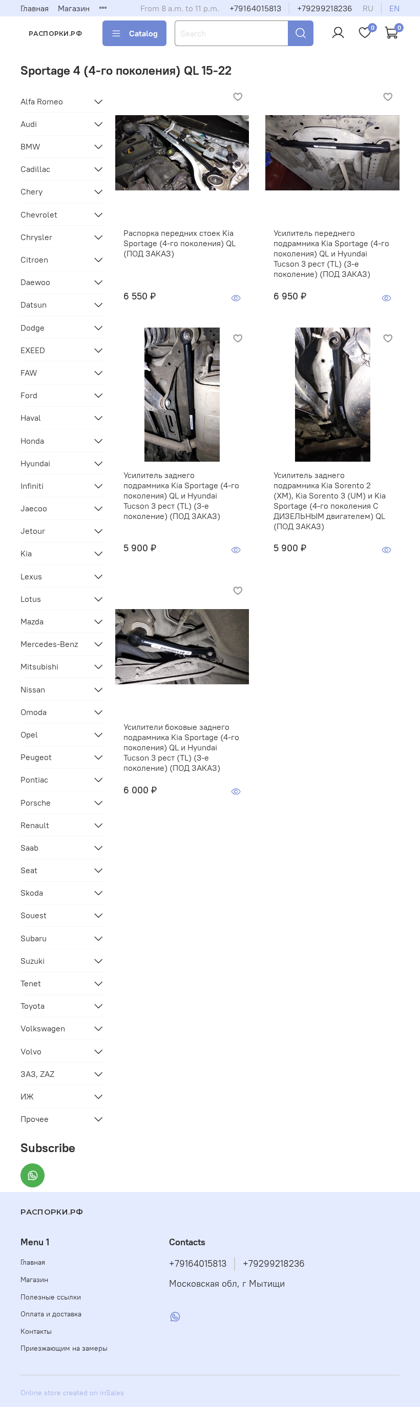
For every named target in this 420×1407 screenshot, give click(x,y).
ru (368, 8)
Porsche (35, 802)
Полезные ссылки (50, 1297)
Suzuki (32, 961)
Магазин (74, 8)
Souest (33, 915)
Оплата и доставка (50, 1313)
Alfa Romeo (41, 101)
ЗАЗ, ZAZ (37, 1074)
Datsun (33, 304)
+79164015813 (255, 8)
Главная (34, 8)
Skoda (31, 893)
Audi (28, 124)
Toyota (32, 1006)
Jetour (32, 531)
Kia (26, 553)
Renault (34, 825)
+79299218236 (324, 8)
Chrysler (36, 237)
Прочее (34, 1119)
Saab (29, 847)
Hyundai (35, 463)
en (394, 8)
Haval (30, 418)
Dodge (32, 327)
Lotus (30, 599)
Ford (28, 395)
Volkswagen (42, 1028)
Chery (31, 191)
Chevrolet (38, 214)
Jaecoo (33, 508)
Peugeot (36, 757)
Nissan (32, 689)
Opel (29, 734)
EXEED (32, 350)
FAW (28, 372)
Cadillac (35, 169)
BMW (30, 146)
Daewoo (35, 282)
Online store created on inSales (72, 1392)
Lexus (31, 576)
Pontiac (34, 779)
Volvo (30, 1051)
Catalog (143, 33)
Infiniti (32, 486)
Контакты (36, 1331)
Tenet (30, 983)
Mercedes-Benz (49, 644)
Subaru (33, 938)
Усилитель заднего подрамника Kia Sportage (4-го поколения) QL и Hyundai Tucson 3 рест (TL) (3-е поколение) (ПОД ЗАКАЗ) (181, 495)
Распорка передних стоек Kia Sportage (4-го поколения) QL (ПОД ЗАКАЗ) (179, 243)
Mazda (32, 621)
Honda (32, 441)
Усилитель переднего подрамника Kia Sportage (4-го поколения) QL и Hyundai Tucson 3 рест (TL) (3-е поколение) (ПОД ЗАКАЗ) (331, 253)
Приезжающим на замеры (64, 1348)
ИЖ (27, 1096)
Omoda (33, 712)
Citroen (34, 259)
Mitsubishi (39, 666)
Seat (28, 870)
